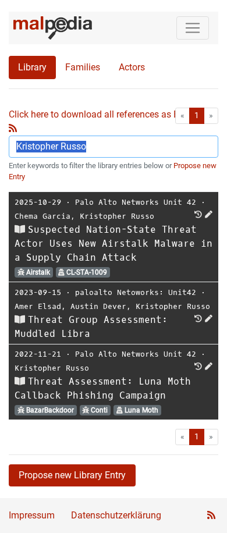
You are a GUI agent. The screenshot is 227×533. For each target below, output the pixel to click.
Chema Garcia (42, 216)
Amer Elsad (38, 306)
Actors (132, 67)
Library (32, 67)
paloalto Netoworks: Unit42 (135, 292)
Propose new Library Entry (72, 475)
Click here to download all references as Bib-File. (107, 114)
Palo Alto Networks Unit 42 (135, 202)
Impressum (32, 515)
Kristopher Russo (117, 216)
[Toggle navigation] (192, 28)
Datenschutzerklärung (116, 515)
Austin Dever (98, 306)
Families (82, 67)
